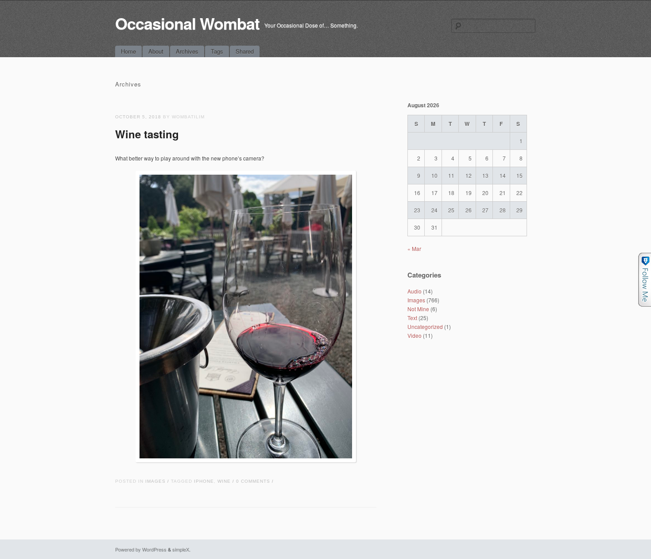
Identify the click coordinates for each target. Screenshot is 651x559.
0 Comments (253, 481)
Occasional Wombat (187, 23)
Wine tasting (147, 133)
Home (128, 51)
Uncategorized (425, 326)
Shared (245, 51)
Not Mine (418, 309)
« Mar (414, 248)
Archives (187, 51)
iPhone (204, 481)
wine (224, 481)
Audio (414, 291)
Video (414, 335)
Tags (217, 51)
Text (412, 317)
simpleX (180, 549)
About (155, 51)
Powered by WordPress (141, 549)
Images (155, 481)
